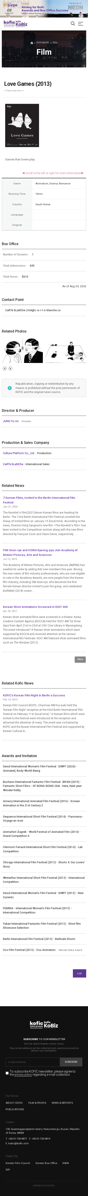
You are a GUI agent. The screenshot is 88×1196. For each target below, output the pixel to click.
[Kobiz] (21, 23)
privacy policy (23, 1074)
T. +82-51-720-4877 (16, 1138)
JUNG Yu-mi (11, 421)
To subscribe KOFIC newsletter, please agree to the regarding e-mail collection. (43, 1073)
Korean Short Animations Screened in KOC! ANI (35, 607)
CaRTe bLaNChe (13, 464)
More (80, 659)
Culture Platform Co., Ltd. (19, 453)
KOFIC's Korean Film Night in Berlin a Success (34, 695)
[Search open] (73, 24)
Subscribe (71, 1061)
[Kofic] (9, 23)
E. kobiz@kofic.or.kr (17, 1143)
